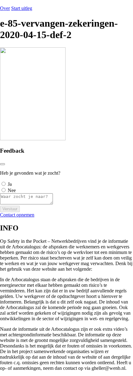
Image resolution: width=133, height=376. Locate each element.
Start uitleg (21, 8)
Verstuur (9, 209)
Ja (10, 184)
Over (5, 8)
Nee (12, 190)
